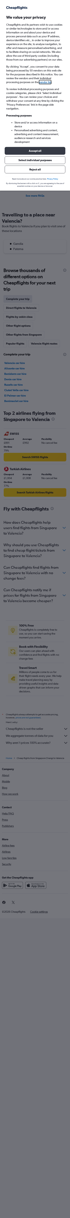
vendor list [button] (45, 82)
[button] (35, 151)
